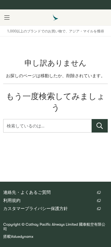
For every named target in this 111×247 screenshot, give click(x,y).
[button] (6, 17)
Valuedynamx (22, 236)
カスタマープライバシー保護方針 (35, 208)
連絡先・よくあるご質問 (27, 192)
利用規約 (11, 200)
